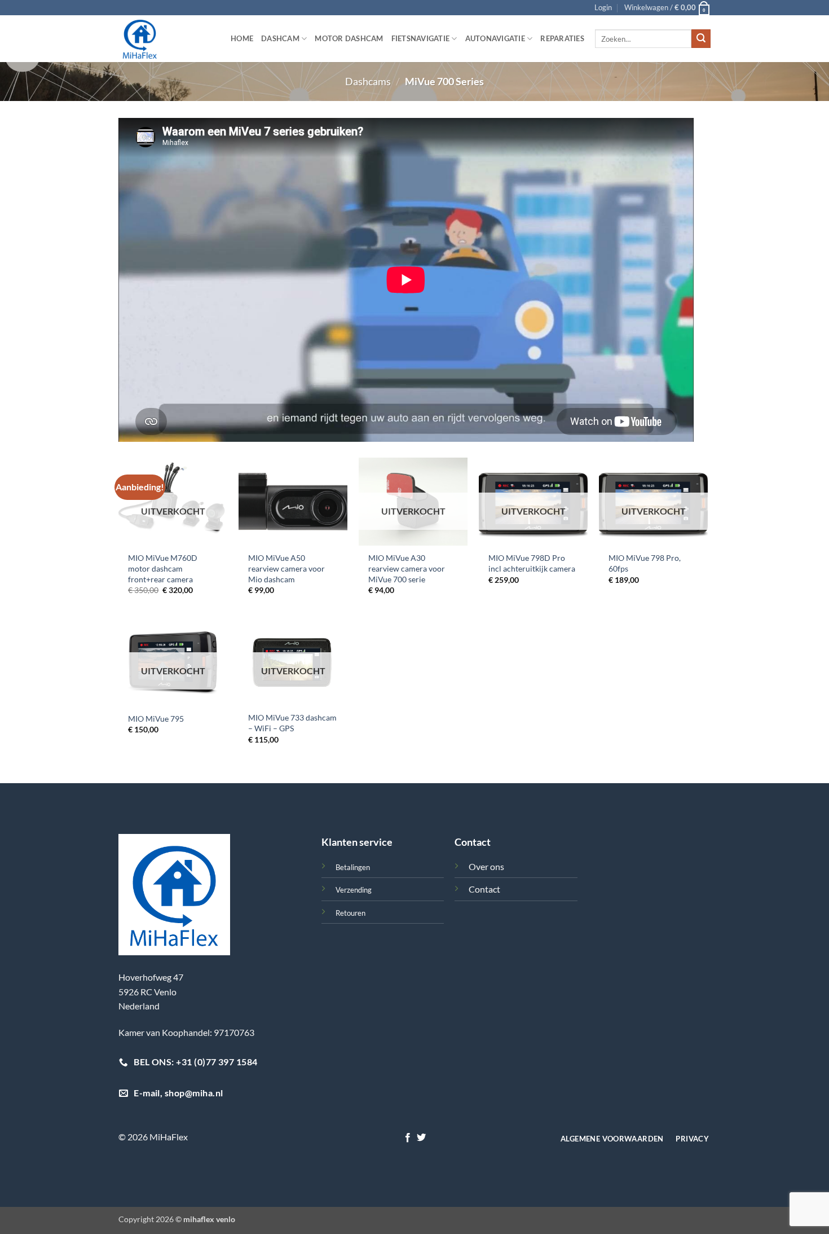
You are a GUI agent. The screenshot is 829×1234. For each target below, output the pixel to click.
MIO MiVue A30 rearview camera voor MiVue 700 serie (406, 568)
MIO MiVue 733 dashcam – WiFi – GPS (292, 723)
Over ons (486, 866)
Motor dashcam (349, 38)
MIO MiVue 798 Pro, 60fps (644, 563)
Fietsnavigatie (420, 38)
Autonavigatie (495, 38)
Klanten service (357, 842)
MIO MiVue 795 (156, 718)
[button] (603, 7)
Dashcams (368, 81)
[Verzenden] (701, 39)
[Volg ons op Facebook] (407, 1138)
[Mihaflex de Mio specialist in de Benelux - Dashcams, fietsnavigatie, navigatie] (166, 38)
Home (242, 38)
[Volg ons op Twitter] (421, 1138)
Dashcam (280, 38)
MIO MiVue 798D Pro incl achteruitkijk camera (531, 563)
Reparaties (562, 38)
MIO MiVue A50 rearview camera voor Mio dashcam (286, 568)
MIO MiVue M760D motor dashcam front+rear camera (162, 568)
